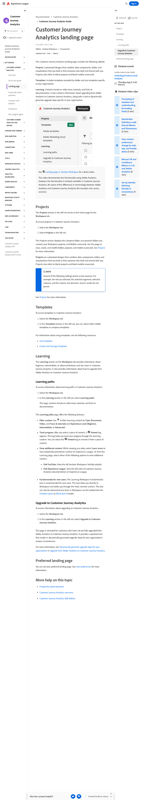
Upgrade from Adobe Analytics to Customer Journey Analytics (77, 550)
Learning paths (123, 45)
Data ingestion (10, 136)
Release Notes (10, 57)
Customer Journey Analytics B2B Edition (57, 598)
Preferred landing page (125, 59)
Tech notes (9, 238)
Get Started (9, 63)
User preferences (83, 566)
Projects (101, 247)
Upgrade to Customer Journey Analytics (126, 52)
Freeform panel (46, 493)
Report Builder (11, 193)
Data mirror (9, 142)
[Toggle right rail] (116, 10)
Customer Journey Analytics (65, 16)
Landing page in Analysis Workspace (61, 172)
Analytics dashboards (9, 175)
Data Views (9, 153)
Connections (10, 147)
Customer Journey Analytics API (12, 245)
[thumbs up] (73, 796)
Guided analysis (11, 182)
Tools (7, 158)
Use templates (46, 341)
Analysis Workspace (49, 49)
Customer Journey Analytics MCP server (13, 253)
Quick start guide (14, 80)
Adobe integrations (12, 211)
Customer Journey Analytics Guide (55, 21)
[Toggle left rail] (25, 10)
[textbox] (14, 31)
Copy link (134, 18)
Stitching (8, 205)
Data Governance (11, 216)
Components (65, 49)
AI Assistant (12, 109)
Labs (7, 227)
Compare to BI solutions (13, 102)
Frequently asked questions (52, 586)
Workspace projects (13, 164)
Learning (119, 39)
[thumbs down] (79, 796)
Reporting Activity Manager (12, 199)
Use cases (8, 222)
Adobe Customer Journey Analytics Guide (12, 49)
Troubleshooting (12, 233)
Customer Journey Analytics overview (56, 592)
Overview (12, 75)
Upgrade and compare (13, 131)
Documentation (43, 16)
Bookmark (122, 18)
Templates (120, 34)
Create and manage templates (53, 346)
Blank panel (61, 493)
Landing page (14, 86)
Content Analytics (12, 169)
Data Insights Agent (15, 114)
